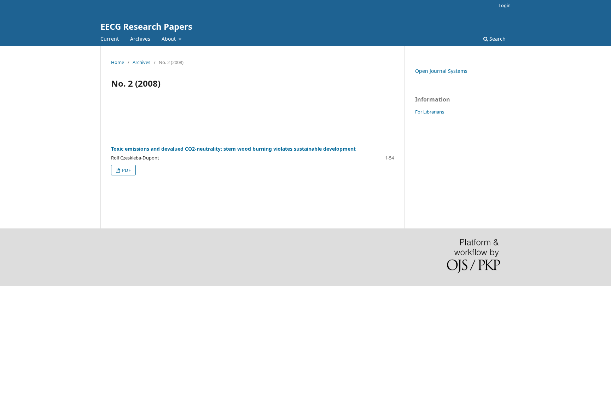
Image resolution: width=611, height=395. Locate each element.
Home (117, 62)
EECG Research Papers (146, 26)
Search (497, 38)
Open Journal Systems (441, 71)
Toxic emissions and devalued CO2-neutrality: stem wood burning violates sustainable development (233, 148)
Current (109, 38)
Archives (140, 38)
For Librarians (429, 112)
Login (505, 5)
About (169, 38)
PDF (126, 170)
